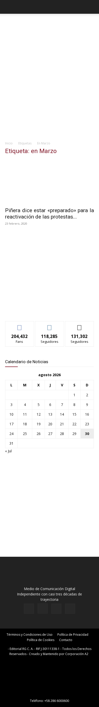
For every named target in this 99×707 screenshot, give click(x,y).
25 (25, 433)
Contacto (65, 640)
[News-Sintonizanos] (43, 308)
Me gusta (19, 325)
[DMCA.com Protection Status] (49, 693)
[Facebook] (29, 609)
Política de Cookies (40, 640)
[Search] (92, 7)
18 (25, 424)
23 (87, 424)
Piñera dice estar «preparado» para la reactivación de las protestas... (49, 213)
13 (50, 414)
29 (74, 433)
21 (62, 424)
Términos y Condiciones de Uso (30, 634)
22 (74, 424)
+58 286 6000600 (56, 701)
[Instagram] (43, 608)
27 (50, 433)
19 (39, 424)
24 (11, 433)
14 (62, 414)
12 (39, 414)
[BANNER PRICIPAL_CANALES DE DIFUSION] (49, 25)
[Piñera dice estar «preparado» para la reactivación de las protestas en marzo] (49, 182)
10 (11, 414)
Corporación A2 (76, 654)
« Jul (8, 450)
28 (62, 433)
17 (11, 424)
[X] (56, 609)
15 (74, 414)
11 (25, 414)
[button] (9, 7)
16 (87, 414)
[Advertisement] (49, 85)
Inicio (9, 143)
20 (50, 424)
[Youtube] (70, 609)
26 (39, 433)
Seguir (49, 325)
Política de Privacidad (72, 634)
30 (87, 433)
